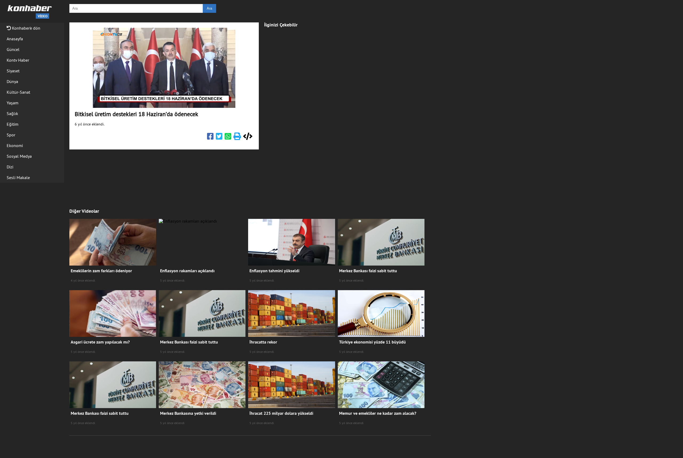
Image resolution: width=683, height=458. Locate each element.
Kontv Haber (18, 60)
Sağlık (12, 113)
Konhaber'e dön (25, 28)
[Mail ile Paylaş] (237, 137)
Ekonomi (15, 145)
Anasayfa (15, 38)
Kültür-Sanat (18, 92)
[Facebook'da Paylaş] (210, 137)
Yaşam (12, 102)
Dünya (12, 81)
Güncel (13, 49)
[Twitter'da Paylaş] (219, 137)
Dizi (10, 166)
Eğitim (12, 124)
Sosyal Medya (19, 156)
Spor (11, 134)
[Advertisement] (303, 113)
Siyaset (13, 70)
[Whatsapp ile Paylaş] (228, 137)
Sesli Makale (18, 177)
